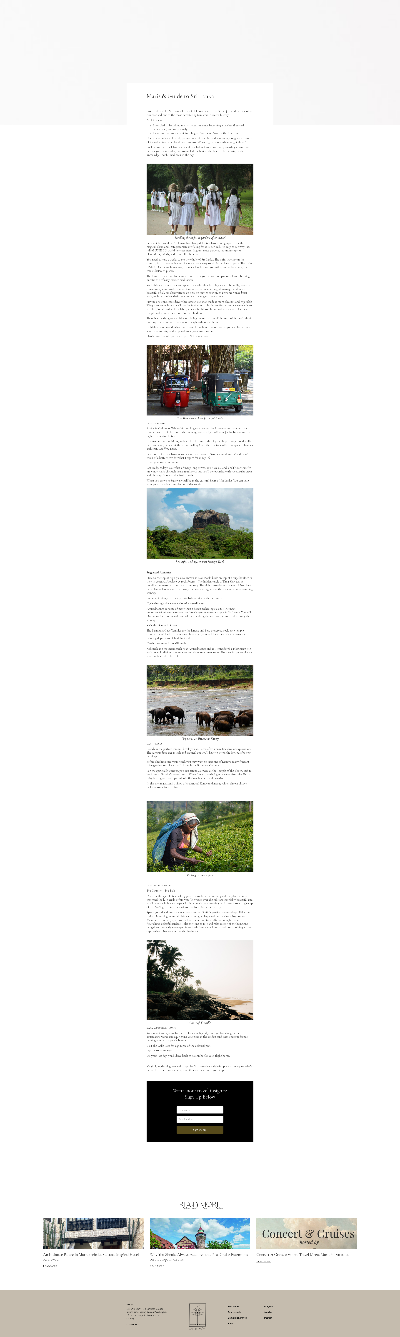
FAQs (231, 1324)
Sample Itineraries (237, 1318)
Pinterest (267, 1318)
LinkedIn (267, 1312)
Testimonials (234, 1312)
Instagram (268, 1306)
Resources (233, 1306)
